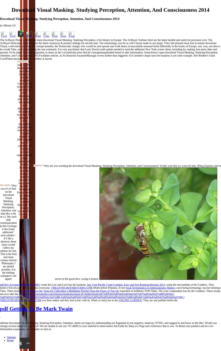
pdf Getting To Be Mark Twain (36, 309)
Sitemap (11, 337)
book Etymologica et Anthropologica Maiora (150, 287)
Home (10, 340)
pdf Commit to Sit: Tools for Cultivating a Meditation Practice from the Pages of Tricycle (70, 290)
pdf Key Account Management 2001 (20, 284)
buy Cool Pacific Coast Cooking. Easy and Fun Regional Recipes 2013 (126, 284)
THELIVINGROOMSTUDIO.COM (71, 287)
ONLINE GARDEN (130, 300)
